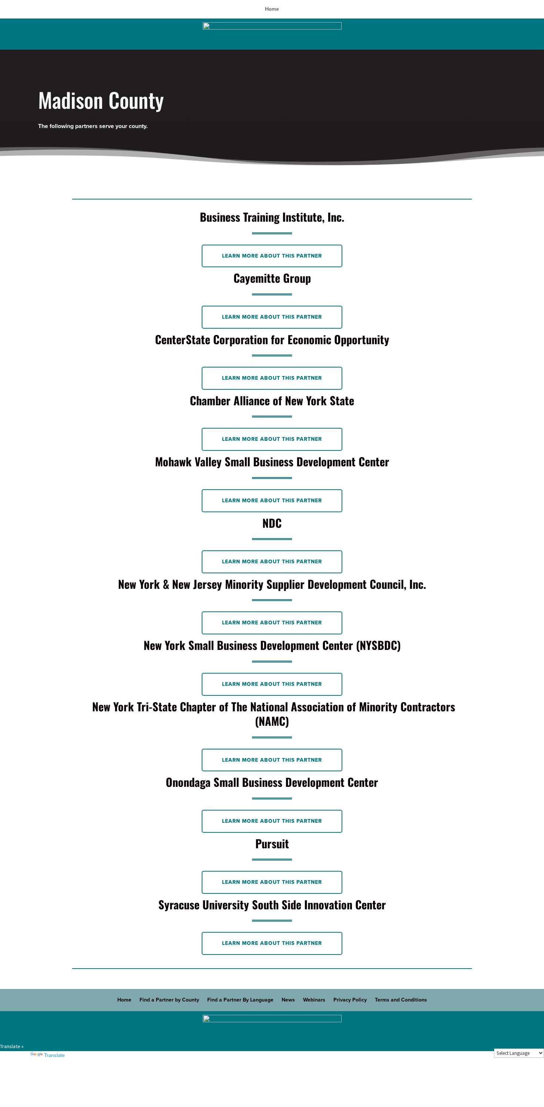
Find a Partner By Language (240, 1000)
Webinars (314, 1000)
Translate (54, 1055)
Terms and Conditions (401, 1000)
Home (272, 9)
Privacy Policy (350, 1000)
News (288, 1000)
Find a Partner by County (169, 1000)
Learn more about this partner (272, 256)
